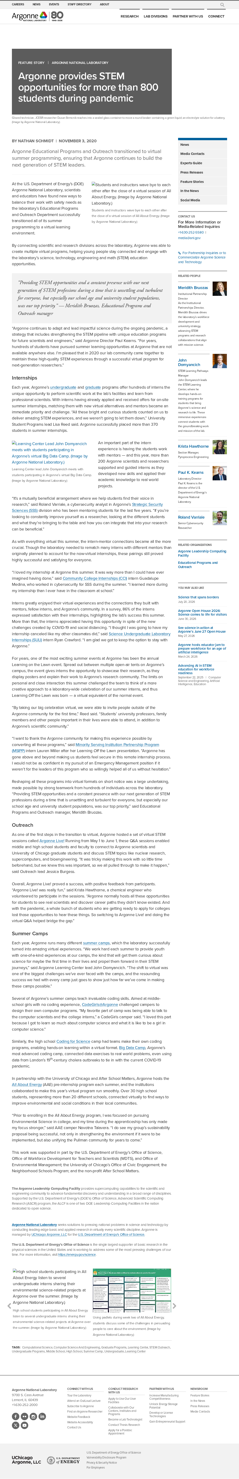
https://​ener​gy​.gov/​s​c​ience (77, 1254)
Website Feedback (78, 1417)
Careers (18, 4)
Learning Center (138, 1347)
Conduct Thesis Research (124, 1425)
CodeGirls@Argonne (100, 1004)
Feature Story (31, 62)
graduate (93, 387)
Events (54, 4)
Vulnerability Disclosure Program (106, 1457)
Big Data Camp (132, 1048)
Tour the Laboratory (79, 1395)
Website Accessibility (80, 1422)
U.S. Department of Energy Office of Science (114, 1452)
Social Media (190, 200)
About (104, 4)
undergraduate (63, 387)
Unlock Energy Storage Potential (163, 1405)
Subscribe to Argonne (80, 1406)
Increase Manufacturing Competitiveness (164, 1397)
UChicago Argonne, (49, 1234)
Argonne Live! (51, 841)
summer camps (96, 943)
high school (74, 1351)
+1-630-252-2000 (24, 1404)
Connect (216, 16)
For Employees (96, 1467)
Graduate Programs (114, 1347)
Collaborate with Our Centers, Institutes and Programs (122, 1410)
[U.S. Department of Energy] (63, 1460)
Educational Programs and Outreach (198, 564)
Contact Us (74, 1427)
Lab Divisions (156, 16)
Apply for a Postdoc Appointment (120, 1432)
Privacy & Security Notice (102, 1462)
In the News (189, 190)
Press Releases (191, 172)
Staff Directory (79, 4)
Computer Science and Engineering (77, 1347)
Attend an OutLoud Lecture (84, 1401)
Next (174, 1306)
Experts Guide (191, 163)
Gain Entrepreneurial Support (167, 1421)
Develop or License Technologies (161, 1414)
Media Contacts (192, 153)
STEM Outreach (159, 1347)
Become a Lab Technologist (125, 1419)
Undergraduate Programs (28, 1351)
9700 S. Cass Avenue (28, 1395)
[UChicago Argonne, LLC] (26, 1460)
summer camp (93, 1351)
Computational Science (37, 1347)
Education (200, 684)
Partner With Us (188, 16)
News (36, 4)
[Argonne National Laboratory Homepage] (37, 16)
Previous (9, 1306)
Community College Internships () (95, 578)
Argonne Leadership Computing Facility (202, 553)
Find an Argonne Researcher (84, 1411)
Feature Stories (192, 181)
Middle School (55, 1351)
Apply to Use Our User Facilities (122, 1400)
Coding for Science (73, 1041)
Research (129, 16)
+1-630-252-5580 (191, 232)
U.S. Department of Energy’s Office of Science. (111, 1234)
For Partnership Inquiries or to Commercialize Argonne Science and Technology (202, 258)
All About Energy (27, 1084)
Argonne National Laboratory (80, 62)
